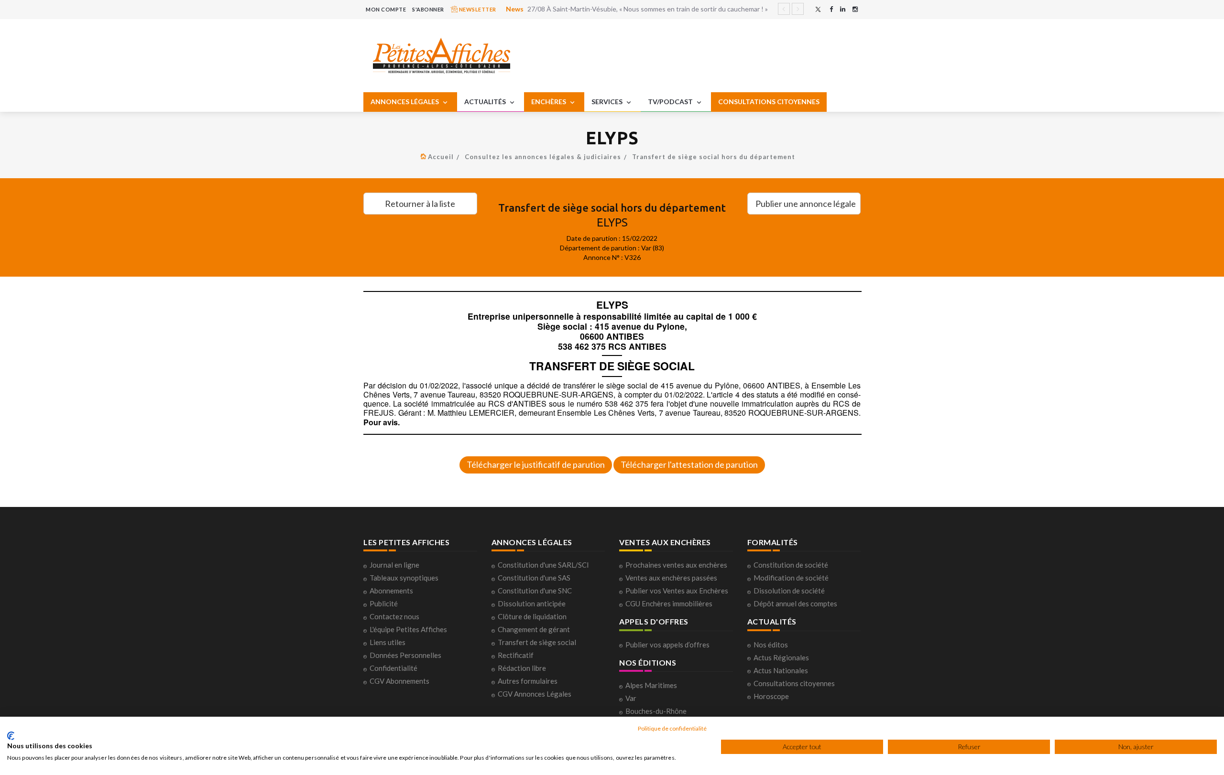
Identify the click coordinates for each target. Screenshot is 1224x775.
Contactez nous (394, 616)
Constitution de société (791, 564)
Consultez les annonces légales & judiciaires (543, 157)
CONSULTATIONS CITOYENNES (769, 101)
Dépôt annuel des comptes (795, 603)
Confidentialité (393, 668)
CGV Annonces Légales (534, 693)
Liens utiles (387, 642)
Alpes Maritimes (651, 685)
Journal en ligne (394, 564)
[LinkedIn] (842, 9)
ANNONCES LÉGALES (405, 101)
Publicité (384, 603)
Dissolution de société (789, 590)
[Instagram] (855, 9)
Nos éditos (771, 644)
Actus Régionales (781, 657)
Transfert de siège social (537, 642)
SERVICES (607, 101)
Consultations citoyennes (794, 683)
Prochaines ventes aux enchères (676, 564)
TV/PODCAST (671, 101)
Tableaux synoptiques (404, 577)
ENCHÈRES (549, 101)
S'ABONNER (428, 9)
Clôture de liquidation (532, 616)
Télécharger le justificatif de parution (536, 464)
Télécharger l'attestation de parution (689, 464)
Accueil (441, 157)
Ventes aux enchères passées (671, 577)
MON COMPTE (386, 9)
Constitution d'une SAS (534, 577)
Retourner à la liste (420, 203)
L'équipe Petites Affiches (408, 629)
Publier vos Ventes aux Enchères (676, 590)
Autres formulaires (527, 681)
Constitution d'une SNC (535, 590)
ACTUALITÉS (485, 101)
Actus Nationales (781, 670)
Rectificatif (516, 655)
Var (630, 698)
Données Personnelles (405, 655)
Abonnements (391, 590)
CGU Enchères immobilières (668, 603)
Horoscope (771, 696)
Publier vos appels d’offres (667, 644)
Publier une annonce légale (805, 203)
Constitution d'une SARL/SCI (543, 564)
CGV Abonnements (399, 681)
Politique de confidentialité (672, 728)
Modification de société (791, 577)
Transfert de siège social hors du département (713, 157)
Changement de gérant (534, 629)
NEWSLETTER (477, 9)
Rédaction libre (522, 668)
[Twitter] (818, 9)
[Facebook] (831, 9)
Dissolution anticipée (532, 603)
